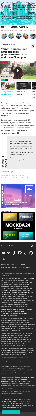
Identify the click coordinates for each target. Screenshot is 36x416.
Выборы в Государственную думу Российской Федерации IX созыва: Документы (15, 392)
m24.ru (6, 279)
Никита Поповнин (27, 178)
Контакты (5, 267)
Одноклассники (14, 253)
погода (21, 175)
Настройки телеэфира (8, 273)
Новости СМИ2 (6, 211)
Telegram (3, 253)
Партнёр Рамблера (7, 388)
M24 (12, 246)
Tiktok (26, 253)
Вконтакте (9, 253)
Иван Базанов (17, 178)
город (8, 175)
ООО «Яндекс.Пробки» (8, 374)
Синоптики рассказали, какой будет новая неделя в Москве (21, 148)
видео (3, 175)
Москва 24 (18, 27)
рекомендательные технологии (11, 363)
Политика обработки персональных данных (14, 358)
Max (31, 253)
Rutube (20, 253)
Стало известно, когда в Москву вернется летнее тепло (21, 153)
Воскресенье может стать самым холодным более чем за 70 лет (21, 160)
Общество (21, 45)
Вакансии (5, 264)
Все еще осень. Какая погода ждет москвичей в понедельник (21, 142)
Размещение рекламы (21, 267)
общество (15, 175)
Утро (11, 171)
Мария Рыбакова (6, 178)
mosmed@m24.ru (6, 346)
